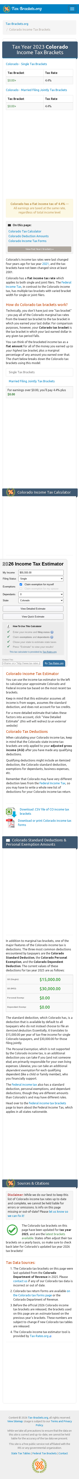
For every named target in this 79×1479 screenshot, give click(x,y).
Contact (63, 1453)
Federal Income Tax (52, 783)
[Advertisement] (39, 156)
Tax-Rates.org (39, 1336)
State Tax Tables (20, 1453)
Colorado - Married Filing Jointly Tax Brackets (36, 90)
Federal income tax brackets (47, 1103)
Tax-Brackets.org (17, 23)
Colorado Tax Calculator (24, 231)
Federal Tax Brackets (44, 1453)
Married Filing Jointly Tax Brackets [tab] (32, 381)
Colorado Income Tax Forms (27, 241)
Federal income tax (24, 1084)
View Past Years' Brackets (39, 249)
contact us (20, 1281)
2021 (45, 263)
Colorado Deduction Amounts (28, 236)
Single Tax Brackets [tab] (22, 372)
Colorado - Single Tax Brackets (26, 64)
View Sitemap (15, 1421)
